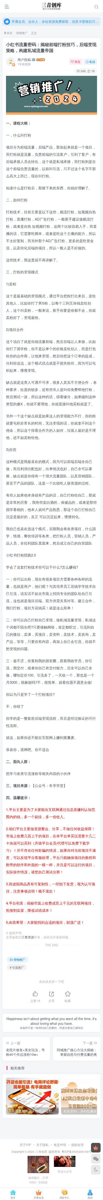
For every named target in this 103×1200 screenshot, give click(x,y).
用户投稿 (24, 59)
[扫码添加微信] (96, 1159)
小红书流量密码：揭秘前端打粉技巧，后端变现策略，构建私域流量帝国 (51, 47)
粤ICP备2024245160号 (77, 1151)
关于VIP (25, 1144)
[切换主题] (96, 1170)
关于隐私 (42, 1144)
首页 (9, 33)
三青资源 (28, 937)
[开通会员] (96, 1147)
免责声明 (60, 1144)
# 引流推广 (17, 967)
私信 (92, 62)
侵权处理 (77, 1144)
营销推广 (22, 33)
